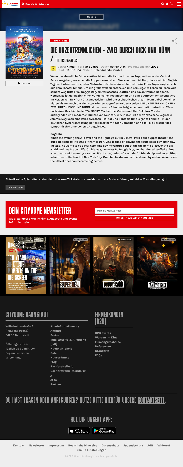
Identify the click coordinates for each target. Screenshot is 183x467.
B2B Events (103, 333)
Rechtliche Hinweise (82, 445)
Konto (167, 4)
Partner (55, 384)
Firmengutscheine (108, 342)
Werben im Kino (106, 337)
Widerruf (163, 445)
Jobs (53, 380)
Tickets (91, 17)
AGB (150, 445)
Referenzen (103, 346)
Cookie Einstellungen (91, 450)
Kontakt (18, 445)
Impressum (56, 445)
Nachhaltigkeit (61, 348)
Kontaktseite (151, 400)
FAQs (53, 362)
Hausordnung (59, 357)
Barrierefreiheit (61, 366)
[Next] (175, 265)
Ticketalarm (15, 187)
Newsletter (36, 445)
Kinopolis (11, 4)
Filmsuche (163, 4)
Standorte (102, 351)
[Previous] (8, 265)
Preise (54, 335)
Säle (53, 353)
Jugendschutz (133, 445)
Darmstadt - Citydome (37, 4)
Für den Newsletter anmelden (134, 218)
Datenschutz (110, 445)
